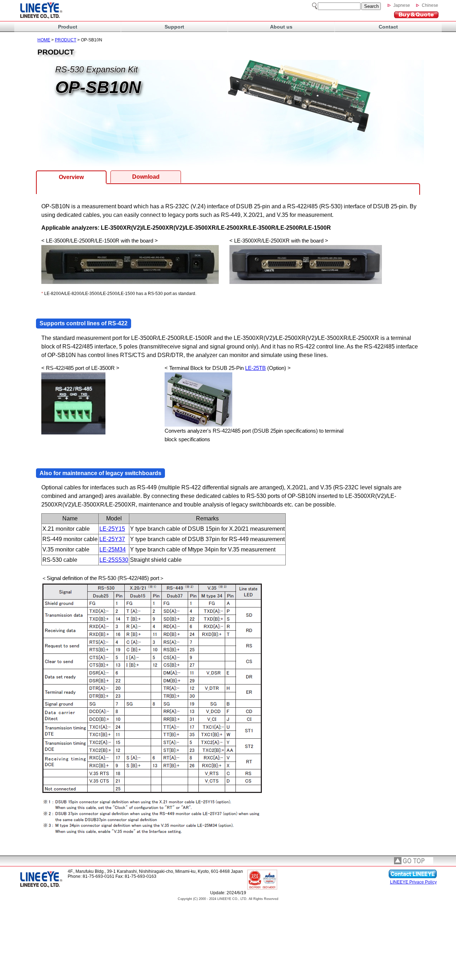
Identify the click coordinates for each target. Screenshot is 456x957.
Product (67, 27)
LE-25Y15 (112, 529)
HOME (43, 39)
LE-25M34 (112, 549)
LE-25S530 (113, 560)
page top (413, 860)
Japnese (401, 5)
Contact (388, 27)
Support (174, 27)
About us (281, 27)
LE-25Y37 (112, 539)
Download (146, 177)
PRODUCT (65, 39)
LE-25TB (255, 368)
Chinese (430, 5)
